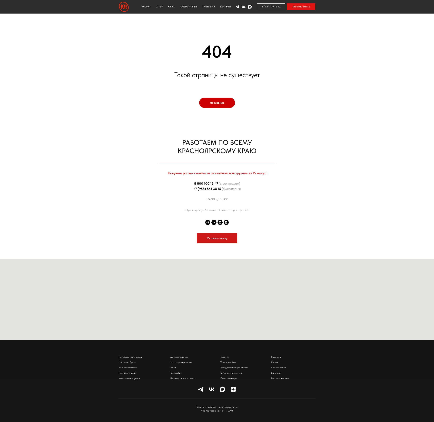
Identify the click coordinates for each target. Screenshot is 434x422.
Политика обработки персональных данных (217, 407)
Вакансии (276, 356)
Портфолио (208, 6)
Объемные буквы (127, 362)
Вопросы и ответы (280, 378)
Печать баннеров (229, 378)
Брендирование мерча (231, 373)
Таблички (224, 356)
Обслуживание (189, 6)
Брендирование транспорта (234, 367)
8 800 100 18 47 (206, 183)
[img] (238, 23)
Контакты (225, 6)
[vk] (213, 222)
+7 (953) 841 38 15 (207, 189)
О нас (159, 6)
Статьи (274, 362)
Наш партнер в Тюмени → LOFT (217, 410)
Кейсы (171, 6)
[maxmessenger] (220, 222)
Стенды (173, 367)
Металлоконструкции (129, 378)
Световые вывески (179, 356)
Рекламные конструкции (130, 356)
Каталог (146, 6)
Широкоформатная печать (182, 378)
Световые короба (127, 373)
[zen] (226, 222)
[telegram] (207, 222)
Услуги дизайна (228, 362)
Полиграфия (175, 373)
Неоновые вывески (128, 367)
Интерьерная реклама (181, 362)
